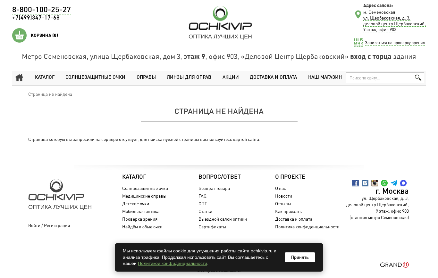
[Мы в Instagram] (374, 183)
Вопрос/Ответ (219, 177)
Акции (231, 77)
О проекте (290, 177)
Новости (283, 196)
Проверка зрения (139, 219)
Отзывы (283, 203)
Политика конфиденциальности (307, 226)
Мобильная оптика (140, 211)
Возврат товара (214, 188)
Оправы (146, 77)
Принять (300, 257)
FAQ (202, 196)
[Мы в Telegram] (394, 183)
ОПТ (202, 203)
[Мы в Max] (403, 183)
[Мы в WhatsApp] (384, 183)
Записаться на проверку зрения (395, 42)
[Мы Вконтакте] (365, 183)
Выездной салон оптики (222, 219)
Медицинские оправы (144, 196)
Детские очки (135, 203)
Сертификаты (212, 226)
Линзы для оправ (189, 77)
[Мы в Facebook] (355, 183)
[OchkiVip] (220, 18)
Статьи (205, 211)
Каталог (45, 77)
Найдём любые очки (142, 226)
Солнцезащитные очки (95, 77)
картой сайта (246, 139)
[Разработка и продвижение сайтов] (394, 265)
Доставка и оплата (273, 77)
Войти (34, 225)
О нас (280, 188)
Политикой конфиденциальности (172, 263)
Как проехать (288, 211)
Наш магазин (325, 77)
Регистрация (57, 225)
